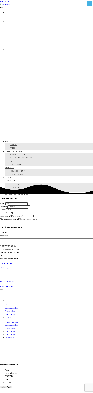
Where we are (14, 43)
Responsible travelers (17, 28)
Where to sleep (15, 25)
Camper (12, 15)
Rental (7, 12)
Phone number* (5, 216)
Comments (3, 232)
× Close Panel (6, 387)
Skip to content (5, 1)
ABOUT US (9, 37)
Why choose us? (15, 40)
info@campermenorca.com (9, 268)
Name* (2, 204)
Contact (7, 46)
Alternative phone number (9, 219)
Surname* (3, 207)
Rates (11, 18)
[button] (46, 7)
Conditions (13, 34)
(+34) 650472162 (6, 263)
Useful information (11, 22)
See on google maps (7, 281)
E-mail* (3, 210)
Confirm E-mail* (6, 213)
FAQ (11, 31)
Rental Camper (10, 294)
